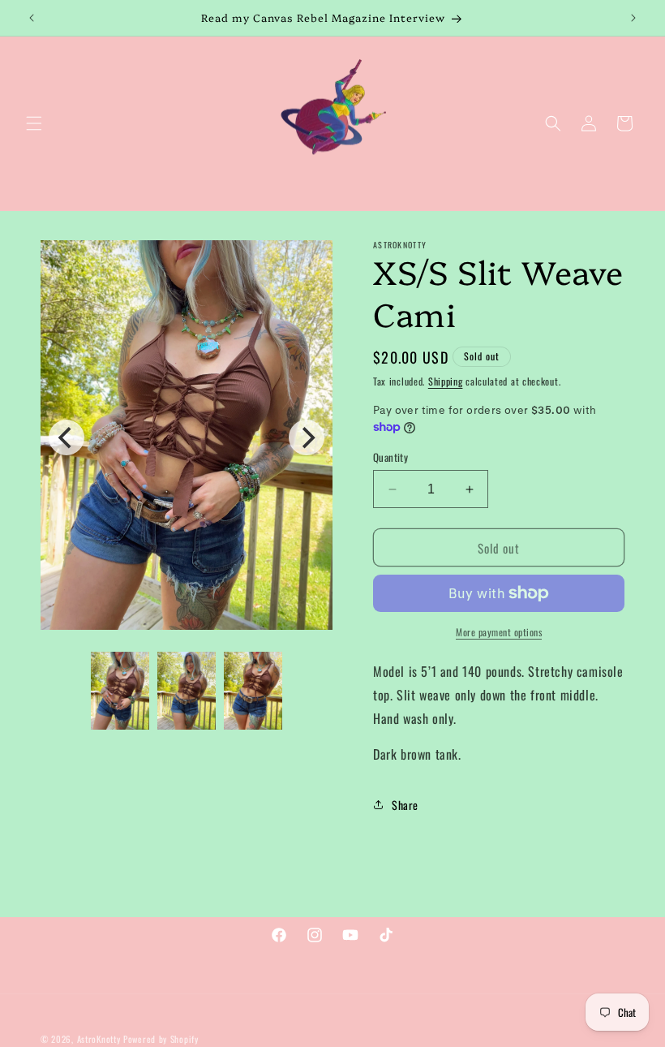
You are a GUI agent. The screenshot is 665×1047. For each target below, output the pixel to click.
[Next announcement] (633, 18)
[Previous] (66, 437)
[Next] (306, 437)
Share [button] (405, 804)
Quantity (390, 457)
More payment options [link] (499, 632)
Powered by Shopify (161, 1038)
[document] (186, 438)
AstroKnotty (99, 1038)
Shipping (445, 381)
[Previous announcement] (31, 18)
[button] (34, 123)
